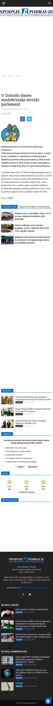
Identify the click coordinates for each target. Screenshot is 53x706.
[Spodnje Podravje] (26, 12)
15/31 (26, 487)
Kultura (18, 76)
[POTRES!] (7, 686)
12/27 (10, 487)
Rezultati (32, 467)
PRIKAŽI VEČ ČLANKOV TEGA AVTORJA (34, 207)
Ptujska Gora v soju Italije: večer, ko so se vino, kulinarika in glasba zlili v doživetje (33, 216)
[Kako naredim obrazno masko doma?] (7, 612)
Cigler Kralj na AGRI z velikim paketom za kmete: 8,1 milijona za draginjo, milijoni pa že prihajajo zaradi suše (33, 623)
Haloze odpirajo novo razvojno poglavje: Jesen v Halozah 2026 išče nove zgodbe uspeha (32, 228)
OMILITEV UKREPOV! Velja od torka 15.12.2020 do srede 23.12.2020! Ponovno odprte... (32, 672)
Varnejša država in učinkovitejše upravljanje (21, 462)
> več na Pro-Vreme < (26, 492)
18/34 (43, 487)
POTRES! (19, 683)
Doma (3, 76)
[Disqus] (26, 288)
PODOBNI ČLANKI (9, 207)
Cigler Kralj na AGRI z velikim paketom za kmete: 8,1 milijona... (33, 410)
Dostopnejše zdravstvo (14, 455)
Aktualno (11, 76)
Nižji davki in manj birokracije (16, 448)
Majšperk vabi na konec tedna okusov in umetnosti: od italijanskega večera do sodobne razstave (32, 240)
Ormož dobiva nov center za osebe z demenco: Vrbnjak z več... (31, 422)
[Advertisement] (26, 45)
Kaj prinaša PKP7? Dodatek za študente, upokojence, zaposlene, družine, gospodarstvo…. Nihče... (33, 659)
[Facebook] (23, 594)
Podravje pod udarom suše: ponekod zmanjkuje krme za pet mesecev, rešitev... (34, 398)
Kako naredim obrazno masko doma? (32, 609)
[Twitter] (29, 594)
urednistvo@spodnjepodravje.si (33, 587)
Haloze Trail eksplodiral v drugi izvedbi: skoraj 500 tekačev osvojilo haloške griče (33, 635)
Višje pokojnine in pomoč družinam (18, 451)
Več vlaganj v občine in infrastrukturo (19, 458)
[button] (49, 3)
